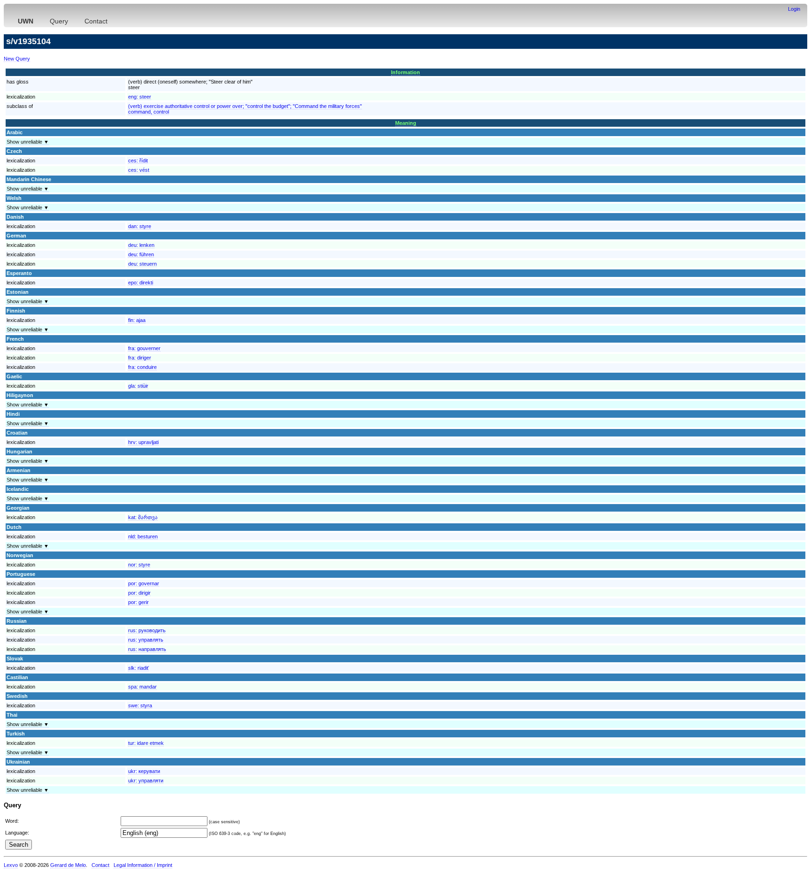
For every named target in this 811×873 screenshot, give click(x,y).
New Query (17, 58)
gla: (138, 386)
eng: (139, 97)
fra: (144, 348)
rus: (147, 630)
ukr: (144, 771)
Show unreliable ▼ (28, 142)
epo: (140, 282)
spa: (142, 686)
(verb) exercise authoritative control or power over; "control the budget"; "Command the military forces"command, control (245, 109)
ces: (138, 160)
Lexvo (11, 865)
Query (59, 21)
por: (143, 583)
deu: (141, 245)
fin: (136, 320)
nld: (143, 536)
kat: (143, 517)
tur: (146, 743)
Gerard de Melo (68, 865)
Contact (95, 21)
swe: (140, 705)
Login (794, 9)
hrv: (143, 442)
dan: (139, 226)
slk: (138, 668)
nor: (139, 564)
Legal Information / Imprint (143, 865)
